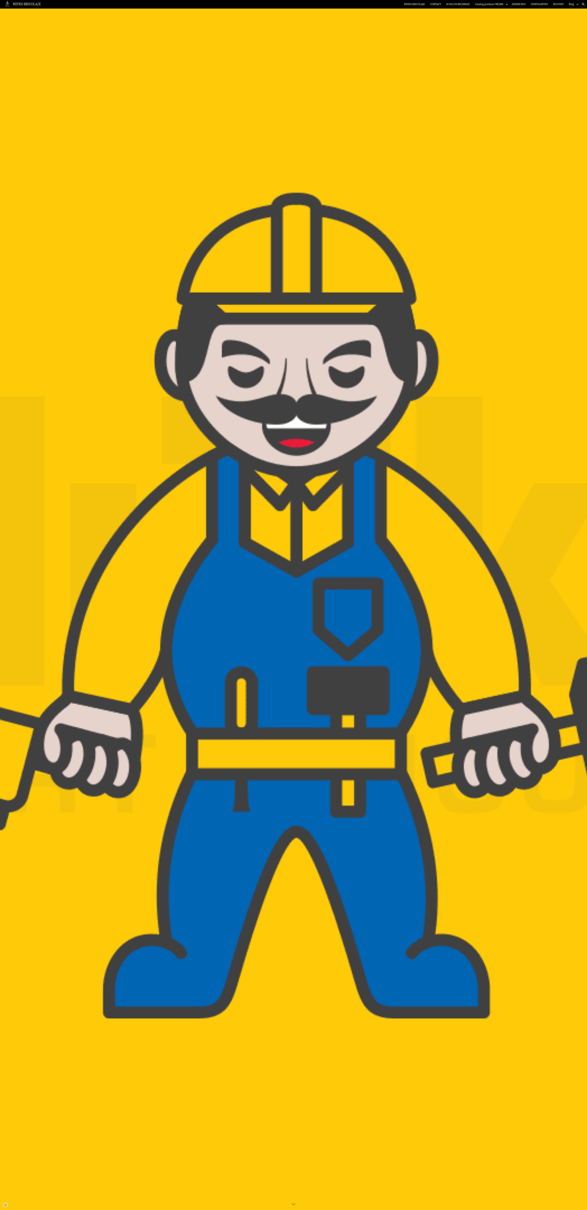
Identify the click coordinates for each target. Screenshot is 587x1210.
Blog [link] (571, 4)
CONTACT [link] (435, 4)
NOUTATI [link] (558, 4)
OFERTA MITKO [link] (539, 4)
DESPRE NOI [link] (519, 4)
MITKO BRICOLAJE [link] (414, 4)
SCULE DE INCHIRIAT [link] (458, 4)
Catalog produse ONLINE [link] (489, 4)
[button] (583, 4)
